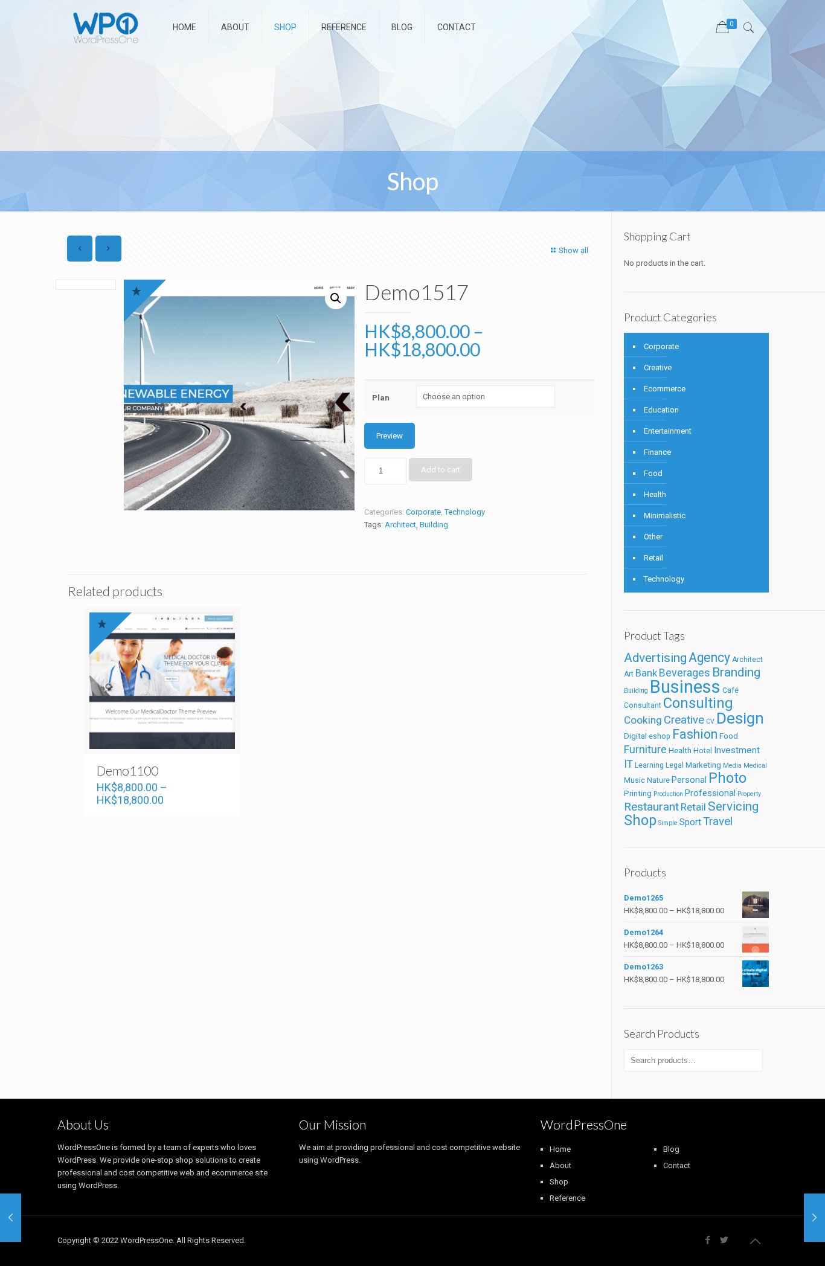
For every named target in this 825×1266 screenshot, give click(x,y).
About (560, 1165)
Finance (657, 452)
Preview (389, 435)
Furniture (645, 749)
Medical (755, 766)
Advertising (655, 658)
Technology (465, 511)
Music (634, 780)
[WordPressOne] (106, 27)
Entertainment (668, 430)
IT (628, 763)
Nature (658, 780)
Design (740, 718)
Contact (676, 1165)
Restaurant (651, 807)
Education (661, 409)
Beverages (684, 672)
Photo (727, 778)
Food (653, 473)
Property (749, 794)
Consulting (698, 703)
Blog (671, 1149)
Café (730, 690)
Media (732, 766)
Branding (736, 672)
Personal (689, 780)
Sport (690, 822)
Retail (653, 557)
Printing (638, 793)
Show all (573, 250)
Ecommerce (664, 388)
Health (655, 494)
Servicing (733, 806)
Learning (649, 765)
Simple (668, 823)
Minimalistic (664, 515)
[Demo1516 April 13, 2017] (814, 1218)
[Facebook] (707, 1240)
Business (685, 686)
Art (629, 674)
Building (434, 524)
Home (560, 1149)
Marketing (703, 765)
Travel (718, 821)
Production (668, 794)
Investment (737, 750)
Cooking (643, 720)
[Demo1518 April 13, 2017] (10, 1218)
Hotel (702, 751)
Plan (381, 397)
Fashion (694, 734)
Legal (675, 765)
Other (653, 536)
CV (710, 721)
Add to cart (440, 469)
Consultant (642, 705)
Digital (635, 736)
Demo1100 (127, 770)
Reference (567, 1198)
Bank (646, 673)
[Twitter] (723, 1240)
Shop (640, 820)
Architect (400, 524)
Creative (658, 367)
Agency (709, 657)
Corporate (423, 511)
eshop (659, 736)
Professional (710, 793)
